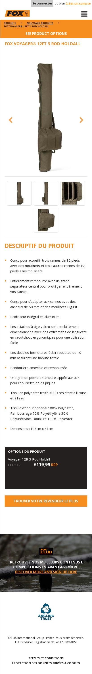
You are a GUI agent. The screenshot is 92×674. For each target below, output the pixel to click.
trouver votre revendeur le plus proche (46, 503)
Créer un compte (78, 3)
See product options (46, 33)
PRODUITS (10, 23)
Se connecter (42, 3)
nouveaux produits (40, 23)
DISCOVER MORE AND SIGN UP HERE (46, 571)
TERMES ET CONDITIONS (46, 658)
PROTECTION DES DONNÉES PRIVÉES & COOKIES (46, 663)
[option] (46, 113)
